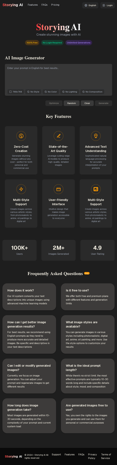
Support (56, 454)
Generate (103, 103)
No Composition (94, 91)
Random (71, 103)
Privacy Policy (92, 456)
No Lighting (71, 91)
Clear (87, 103)
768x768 (17, 91)
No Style (34, 91)
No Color (52, 91)
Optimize (54, 103)
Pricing (55, 4)
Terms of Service (106, 456)
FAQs (44, 4)
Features (33, 4)
